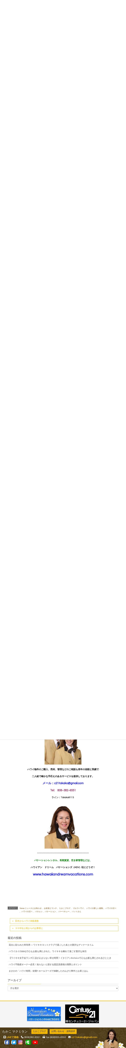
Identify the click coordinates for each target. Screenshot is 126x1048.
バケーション (50, 912)
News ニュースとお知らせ (30, 908)
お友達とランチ (50, 908)
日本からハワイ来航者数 (27, 921)
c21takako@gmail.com (69, 783)
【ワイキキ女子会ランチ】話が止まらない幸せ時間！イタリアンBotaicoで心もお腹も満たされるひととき (60, 958)
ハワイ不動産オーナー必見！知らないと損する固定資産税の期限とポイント (45, 964)
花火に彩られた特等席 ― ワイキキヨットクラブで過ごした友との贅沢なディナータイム (51, 945)
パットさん (76, 912)
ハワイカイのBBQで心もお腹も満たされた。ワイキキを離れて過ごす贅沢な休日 (48, 951)
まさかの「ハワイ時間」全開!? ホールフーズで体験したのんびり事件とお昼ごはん (48, 971)
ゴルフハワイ (78, 908)
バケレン (38, 912)
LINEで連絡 (13, 1037)
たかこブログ (64, 908)
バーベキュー (63, 912)
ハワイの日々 (110, 908)
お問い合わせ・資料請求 (63, 1031)
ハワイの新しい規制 (94, 908)
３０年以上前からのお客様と (29, 928)
